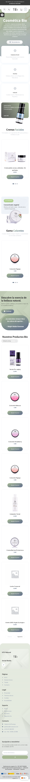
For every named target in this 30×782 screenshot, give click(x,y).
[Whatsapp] (3, 664)
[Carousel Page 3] (17, 183)
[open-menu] (25, 9)
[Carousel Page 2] (15, 183)
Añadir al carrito (15, 177)
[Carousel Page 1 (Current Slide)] (13, 183)
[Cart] (21, 9)
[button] (2, 15)
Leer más (6, 115)
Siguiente (20, 636)
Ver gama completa (15, 61)
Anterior (10, 636)
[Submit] (15, 757)
